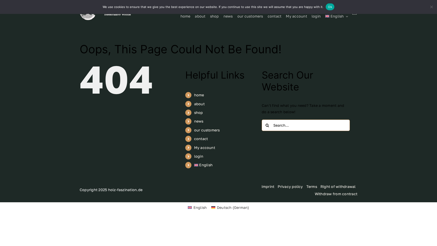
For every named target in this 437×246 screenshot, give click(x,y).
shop (198, 112)
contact (201, 138)
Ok (330, 7)
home (199, 95)
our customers (207, 130)
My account (204, 147)
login (198, 156)
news (198, 121)
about (199, 104)
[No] (431, 7)
